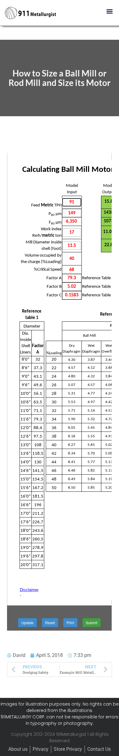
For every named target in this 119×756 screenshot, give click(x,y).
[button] (109, 11)
